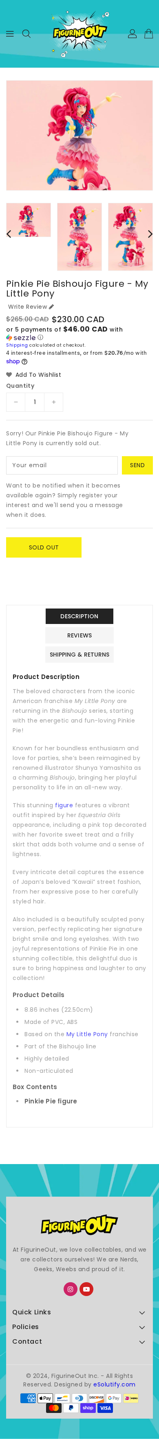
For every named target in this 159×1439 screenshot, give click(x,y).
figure (64, 805)
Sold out (44, 547)
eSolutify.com (114, 1384)
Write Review (27, 307)
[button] (79, 333)
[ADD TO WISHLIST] (17, 566)
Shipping (17, 345)
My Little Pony (87, 1034)
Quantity (20, 386)
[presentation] (8, 233)
